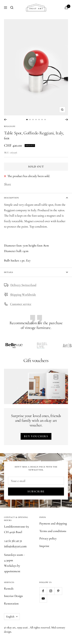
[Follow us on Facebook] (43, 591)
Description (11, 198)
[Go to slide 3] (32, 119)
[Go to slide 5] (39, 119)
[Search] (11, 7)
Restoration (11, 603)
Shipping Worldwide (23, 294)
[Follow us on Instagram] (50, 591)
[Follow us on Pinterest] (58, 591)
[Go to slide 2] (29, 119)
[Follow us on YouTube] (43, 598)
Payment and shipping (53, 523)
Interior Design (13, 596)
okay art (11, 627)
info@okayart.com (15, 546)
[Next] (66, 119)
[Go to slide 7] (45, 119)
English (10, 616)
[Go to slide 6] (42, 119)
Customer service (20, 304)
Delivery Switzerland (23, 285)
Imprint (44, 546)
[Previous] (5, 119)
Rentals (8, 588)
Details (8, 272)
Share (7, 184)
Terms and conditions (52, 531)
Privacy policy (48, 538)
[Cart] (66, 7)
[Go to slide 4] (36, 119)
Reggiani (9, 126)
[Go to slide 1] (26, 119)
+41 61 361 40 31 (13, 540)
